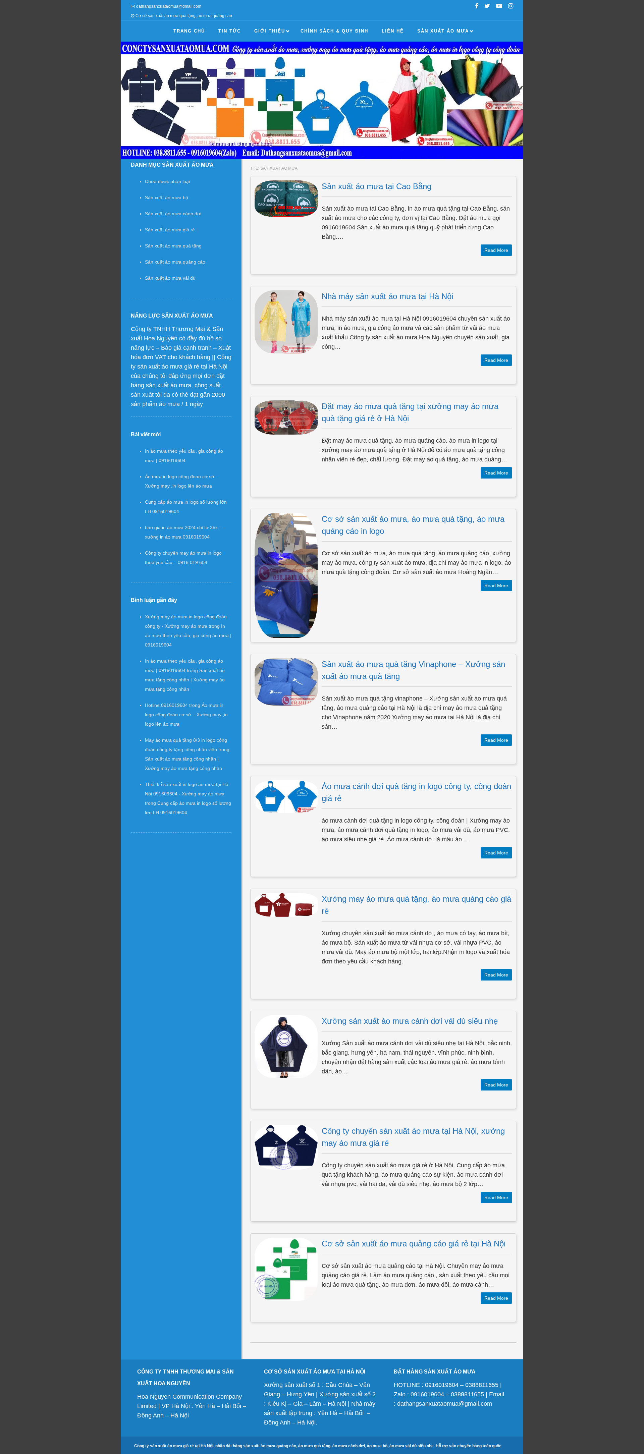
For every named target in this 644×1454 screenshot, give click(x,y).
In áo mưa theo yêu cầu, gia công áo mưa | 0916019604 (188, 635)
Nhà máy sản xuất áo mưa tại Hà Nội (387, 296)
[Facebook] (476, 6)
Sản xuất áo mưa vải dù (170, 278)
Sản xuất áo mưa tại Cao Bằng (376, 186)
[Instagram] (510, 6)
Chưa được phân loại (167, 181)
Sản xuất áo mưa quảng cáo (175, 262)
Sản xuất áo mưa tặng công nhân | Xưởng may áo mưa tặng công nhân (185, 680)
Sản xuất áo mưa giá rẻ (170, 229)
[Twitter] (487, 6)
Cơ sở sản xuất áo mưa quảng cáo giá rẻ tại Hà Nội (413, 1243)
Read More (496, 250)
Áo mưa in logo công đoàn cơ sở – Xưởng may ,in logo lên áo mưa (186, 715)
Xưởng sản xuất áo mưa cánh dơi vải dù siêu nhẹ (410, 1020)
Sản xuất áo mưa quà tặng (173, 245)
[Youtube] (499, 6)
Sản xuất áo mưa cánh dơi (173, 213)
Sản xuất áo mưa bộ (166, 197)
